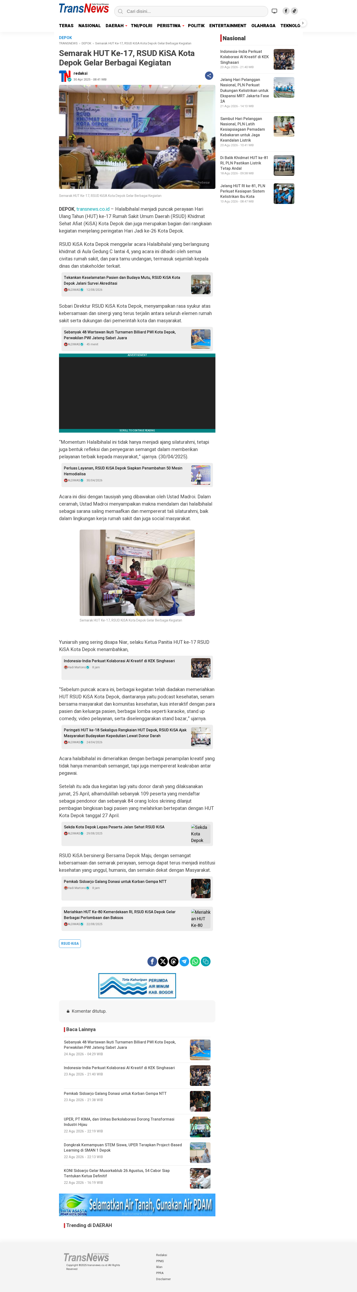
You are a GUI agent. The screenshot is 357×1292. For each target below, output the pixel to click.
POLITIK (196, 26)
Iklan (159, 1267)
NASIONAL (89, 26)
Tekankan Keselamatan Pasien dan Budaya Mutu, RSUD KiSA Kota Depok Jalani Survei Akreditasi (122, 280)
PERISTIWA (169, 26)
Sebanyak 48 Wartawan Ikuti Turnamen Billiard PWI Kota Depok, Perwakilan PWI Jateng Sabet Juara (120, 335)
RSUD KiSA (70, 943)
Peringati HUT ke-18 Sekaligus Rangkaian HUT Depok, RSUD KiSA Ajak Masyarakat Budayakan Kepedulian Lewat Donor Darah (125, 733)
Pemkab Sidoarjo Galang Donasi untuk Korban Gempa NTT (115, 882)
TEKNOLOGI (292, 26)
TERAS (66, 26)
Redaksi (161, 1255)
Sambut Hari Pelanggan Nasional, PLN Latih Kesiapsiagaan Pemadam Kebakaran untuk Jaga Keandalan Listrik (242, 130)
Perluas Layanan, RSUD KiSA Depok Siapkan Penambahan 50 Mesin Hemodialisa (123, 471)
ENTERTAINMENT (227, 26)
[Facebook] (286, 11)
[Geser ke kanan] (302, 23)
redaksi (80, 73)
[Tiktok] (294, 11)
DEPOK (86, 43)
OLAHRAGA (263, 26)
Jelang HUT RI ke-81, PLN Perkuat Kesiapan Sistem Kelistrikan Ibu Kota (242, 191)
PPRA (159, 1273)
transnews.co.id (93, 209)
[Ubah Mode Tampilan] (275, 11)
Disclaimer (163, 1279)
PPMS (160, 1261)
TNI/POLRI (141, 26)
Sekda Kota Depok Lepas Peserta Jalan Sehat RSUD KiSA (114, 827)
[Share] (209, 76)
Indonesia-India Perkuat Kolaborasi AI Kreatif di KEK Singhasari (119, 661)
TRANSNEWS (68, 43)
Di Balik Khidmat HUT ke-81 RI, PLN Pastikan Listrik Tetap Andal (244, 163)
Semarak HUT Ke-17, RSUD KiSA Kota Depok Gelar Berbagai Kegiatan (110, 195)
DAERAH (115, 26)
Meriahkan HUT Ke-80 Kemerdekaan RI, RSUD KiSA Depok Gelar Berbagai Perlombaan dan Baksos (120, 915)
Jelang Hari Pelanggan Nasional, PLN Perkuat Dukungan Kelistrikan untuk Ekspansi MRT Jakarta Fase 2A (244, 91)
